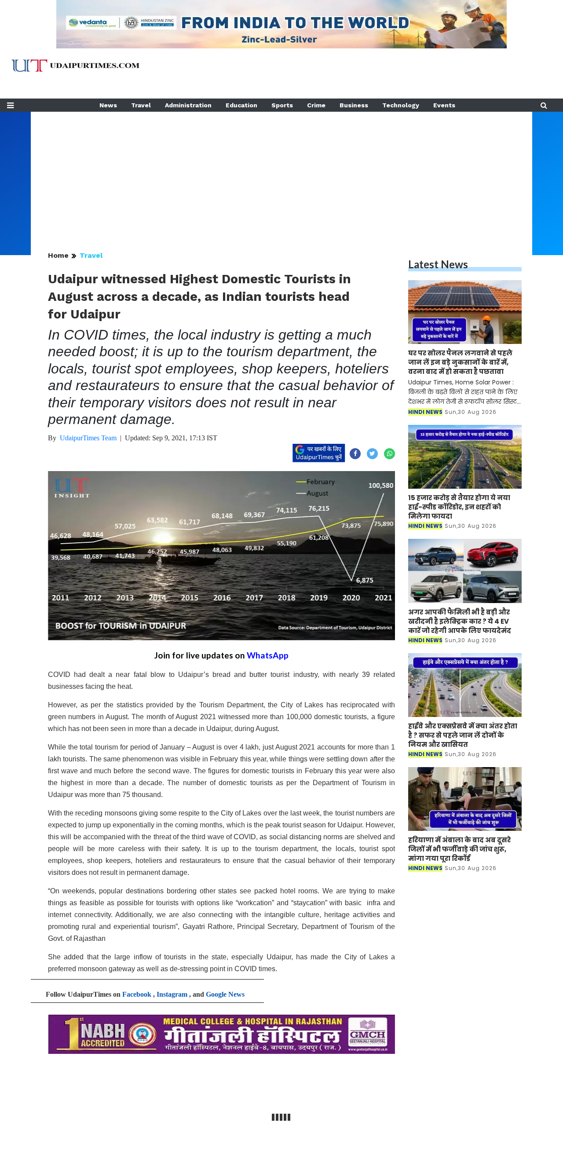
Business (354, 105)
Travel (141, 105)
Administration (188, 105)
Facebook (136, 994)
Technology (400, 105)
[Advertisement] (281, 173)
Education (241, 105)
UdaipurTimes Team (88, 438)
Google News (225, 994)
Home (58, 255)
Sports (282, 105)
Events (444, 105)
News (108, 105)
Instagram (172, 994)
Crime (316, 105)
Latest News (438, 264)
